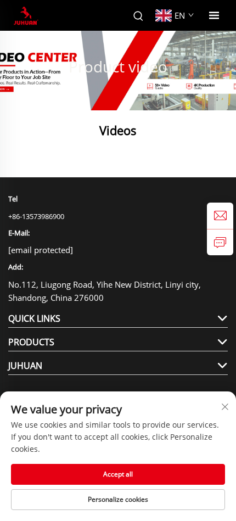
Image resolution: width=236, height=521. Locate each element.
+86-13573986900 (36, 216)
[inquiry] (220, 242)
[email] (220, 216)
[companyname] (26, 15)
